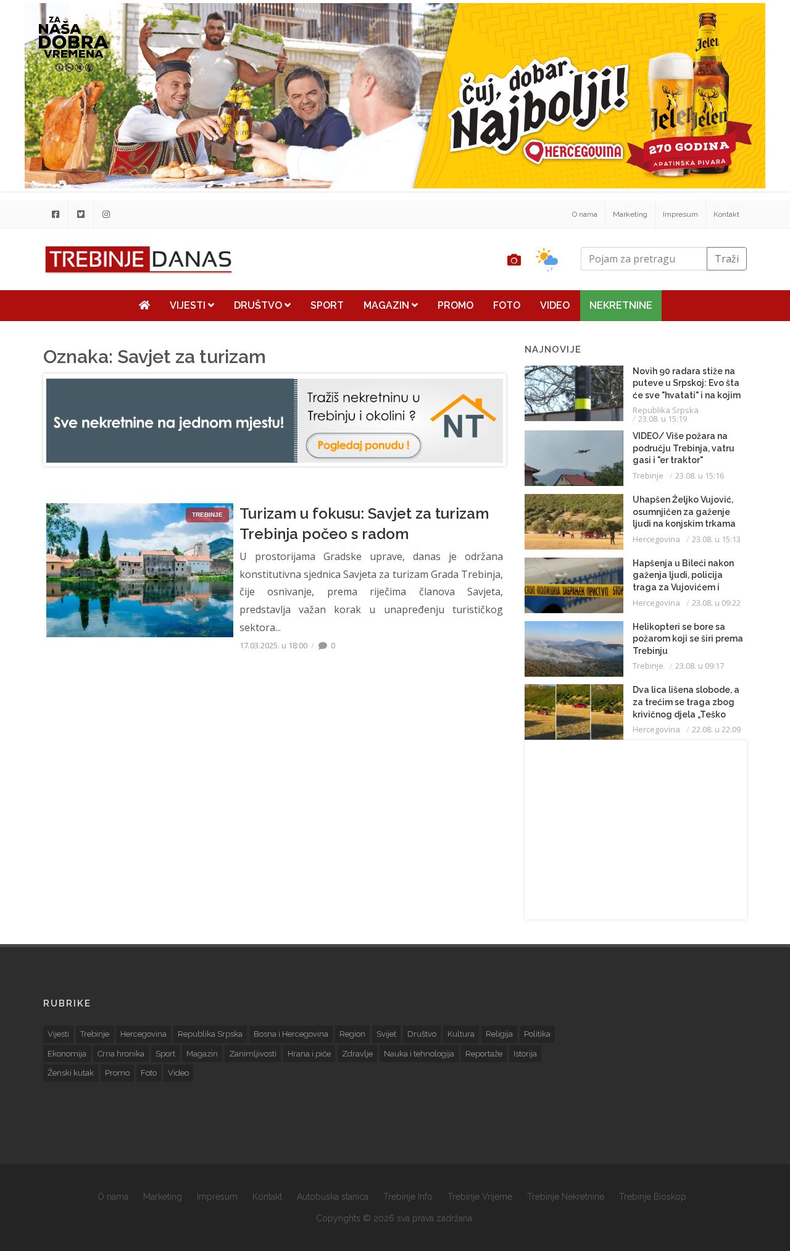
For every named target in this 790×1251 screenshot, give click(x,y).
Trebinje (648, 475)
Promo (455, 305)
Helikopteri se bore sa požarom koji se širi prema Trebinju (688, 639)
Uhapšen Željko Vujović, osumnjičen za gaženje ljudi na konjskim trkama (684, 512)
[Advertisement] (636, 829)
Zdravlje (357, 1053)
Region (352, 1034)
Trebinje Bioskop (652, 1197)
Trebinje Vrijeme (479, 1197)
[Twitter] (81, 214)
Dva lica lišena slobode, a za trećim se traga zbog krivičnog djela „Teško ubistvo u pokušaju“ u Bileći (686, 714)
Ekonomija (67, 1053)
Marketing (630, 214)
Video (555, 305)
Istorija (525, 1053)
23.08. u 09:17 (699, 665)
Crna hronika (121, 1053)
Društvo (259, 305)
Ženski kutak (71, 1072)
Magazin (388, 305)
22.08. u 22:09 (716, 729)
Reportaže (483, 1053)
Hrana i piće (309, 1053)
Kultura (461, 1034)
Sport (327, 305)
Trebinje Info (408, 1197)
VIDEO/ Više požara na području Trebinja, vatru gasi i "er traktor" (683, 448)
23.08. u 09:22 (716, 602)
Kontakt (726, 214)
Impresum (680, 214)
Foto (506, 305)
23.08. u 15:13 (716, 539)
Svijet (386, 1034)
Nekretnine (620, 305)
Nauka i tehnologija (419, 1053)
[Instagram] (106, 214)
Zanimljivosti (252, 1053)
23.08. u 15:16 (699, 475)
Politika (537, 1034)
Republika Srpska (666, 410)
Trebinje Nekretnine (565, 1197)
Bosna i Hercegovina (291, 1034)
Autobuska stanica (332, 1197)
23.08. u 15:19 (662, 418)
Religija (499, 1034)
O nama (584, 214)
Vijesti (189, 305)
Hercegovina (656, 539)
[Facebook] (55, 214)
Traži (727, 259)
